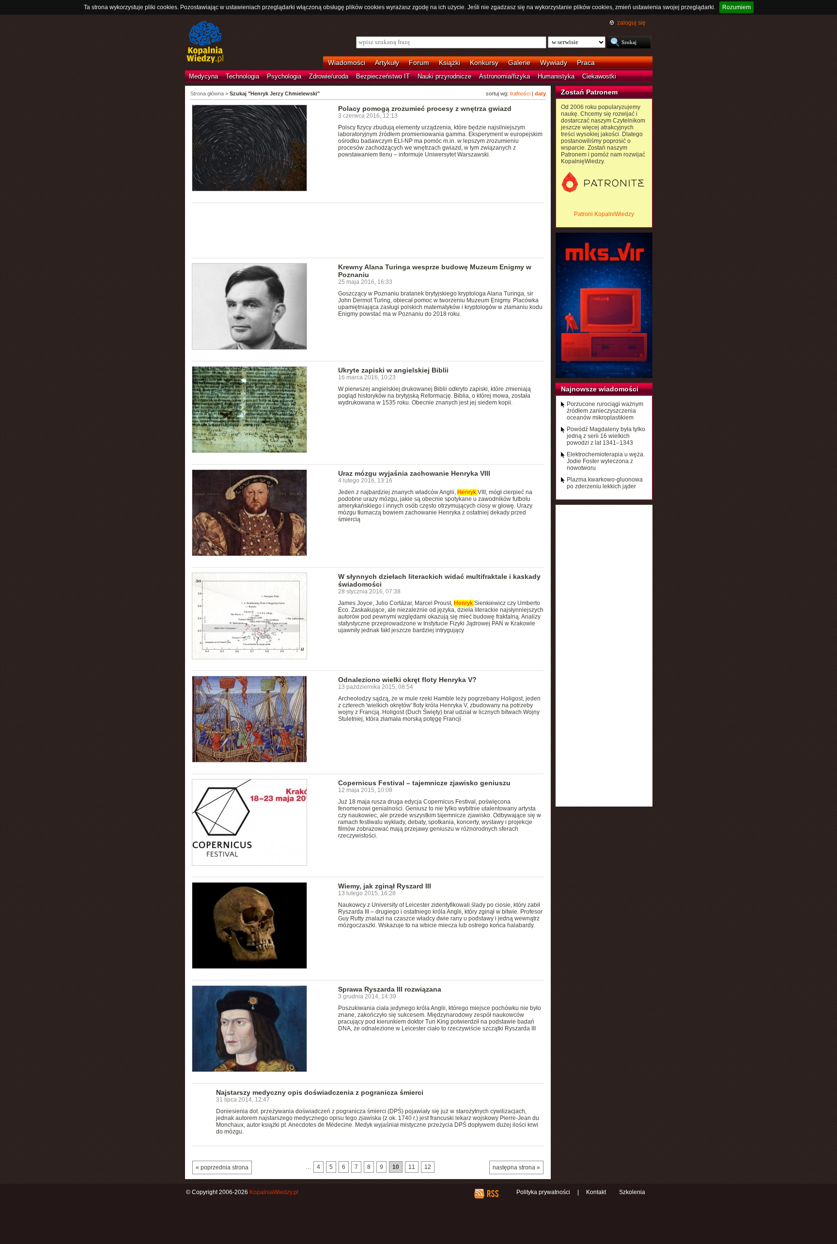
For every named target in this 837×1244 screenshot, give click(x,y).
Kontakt (596, 1192)
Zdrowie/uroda (328, 76)
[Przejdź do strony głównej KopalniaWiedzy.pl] (205, 42)
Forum (419, 62)
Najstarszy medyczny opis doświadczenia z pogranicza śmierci (319, 1092)
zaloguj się (631, 22)
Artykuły (387, 62)
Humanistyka (556, 76)
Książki (449, 62)
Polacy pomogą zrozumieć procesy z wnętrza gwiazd (425, 108)
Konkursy (484, 62)
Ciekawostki (599, 76)
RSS (492, 1193)
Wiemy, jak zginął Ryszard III (384, 886)
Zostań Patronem (589, 92)
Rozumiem (736, 7)
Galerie (519, 62)
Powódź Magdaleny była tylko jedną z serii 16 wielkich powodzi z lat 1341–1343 (606, 436)
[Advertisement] (368, 229)
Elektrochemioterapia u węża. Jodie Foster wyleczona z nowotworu (606, 461)
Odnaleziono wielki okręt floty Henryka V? (407, 680)
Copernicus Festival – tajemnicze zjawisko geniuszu (424, 783)
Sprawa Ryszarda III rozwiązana (389, 989)
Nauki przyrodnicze (444, 76)
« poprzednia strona (222, 1167)
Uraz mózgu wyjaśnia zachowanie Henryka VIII (414, 473)
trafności (520, 93)
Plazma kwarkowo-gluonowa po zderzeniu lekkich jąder (605, 483)
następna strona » (516, 1167)
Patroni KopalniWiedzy (604, 214)
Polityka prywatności (543, 1192)
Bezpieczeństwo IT (383, 76)
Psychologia (284, 76)
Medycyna (203, 76)
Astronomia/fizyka (504, 76)
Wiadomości (346, 62)
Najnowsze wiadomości (599, 389)
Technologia (242, 76)
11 (411, 1167)
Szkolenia (632, 1192)
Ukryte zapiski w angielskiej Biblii (393, 370)
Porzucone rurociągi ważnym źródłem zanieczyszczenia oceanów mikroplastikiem (605, 411)
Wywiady (553, 62)
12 (427, 1167)
